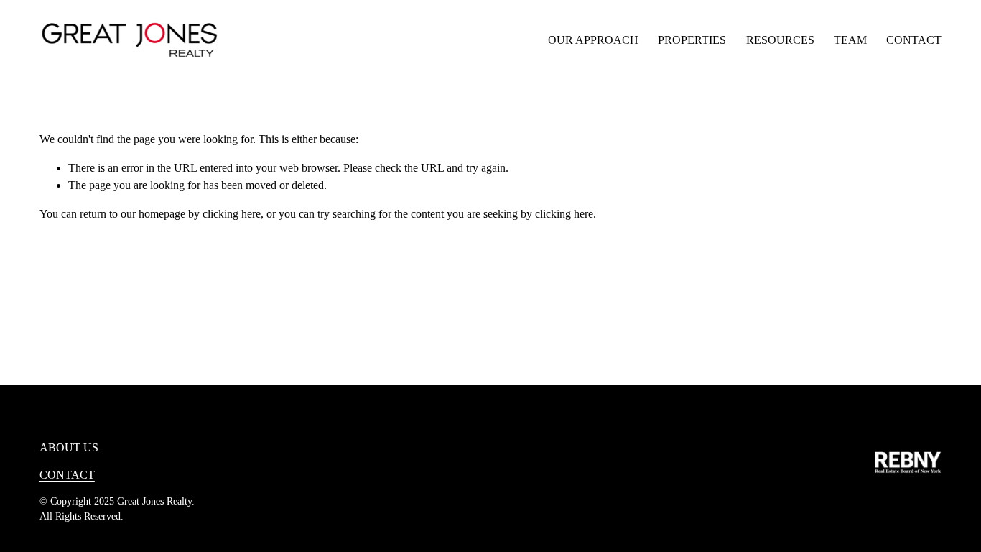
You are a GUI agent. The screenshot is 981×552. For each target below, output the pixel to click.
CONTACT (914, 40)
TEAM (850, 40)
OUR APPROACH (593, 40)
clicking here (232, 214)
